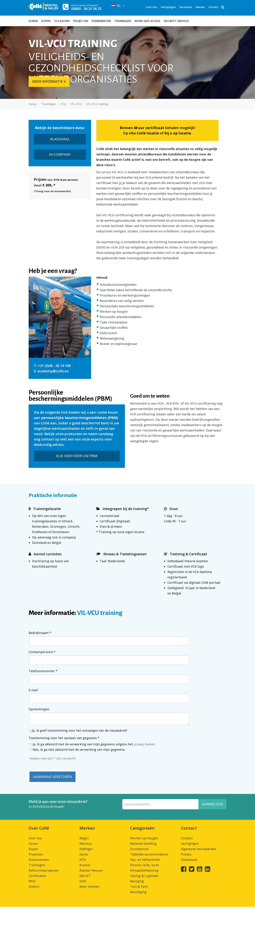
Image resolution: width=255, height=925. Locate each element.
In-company (60, 154)
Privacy (186, 854)
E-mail (33, 690)
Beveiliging (138, 892)
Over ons (151, 7)
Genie (83, 854)
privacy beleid (144, 744)
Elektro (34, 886)
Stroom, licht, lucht (144, 865)
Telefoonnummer (43, 671)
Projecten (80, 21)
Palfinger (86, 849)
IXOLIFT (85, 876)
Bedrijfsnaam (40, 633)
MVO (32, 881)
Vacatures (185, 7)
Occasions (62, 21)
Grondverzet (139, 849)
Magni (84, 838)
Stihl (82, 881)
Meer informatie (48, 81)
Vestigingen (168, 7)
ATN (82, 860)
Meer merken (89, 886)
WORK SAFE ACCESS (147, 21)
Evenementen (101, 21)
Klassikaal (60, 139)
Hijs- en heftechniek (145, 860)
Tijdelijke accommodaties (149, 854)
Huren (33, 21)
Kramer (85, 865)
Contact (213, 7)
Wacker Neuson (91, 870)
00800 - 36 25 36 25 (86, 8)
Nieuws (200, 7)
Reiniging (137, 881)
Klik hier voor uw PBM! (77, 455)
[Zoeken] (222, 7)
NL (118, 5)
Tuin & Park (139, 886)
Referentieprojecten (44, 870)
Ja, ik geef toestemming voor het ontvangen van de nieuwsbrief (79, 730)
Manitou (85, 843)
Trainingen (122, 21)
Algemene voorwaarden (198, 849)
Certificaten (37, 876)
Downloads (189, 860)
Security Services (176, 21)
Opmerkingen (39, 709)
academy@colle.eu (53, 371)
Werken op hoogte (144, 838)
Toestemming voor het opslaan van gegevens (64, 738)
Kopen (45, 21)
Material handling (143, 843)
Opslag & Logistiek (144, 876)
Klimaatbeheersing (144, 870)
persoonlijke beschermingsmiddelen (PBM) (79, 417)
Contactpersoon (42, 652)
